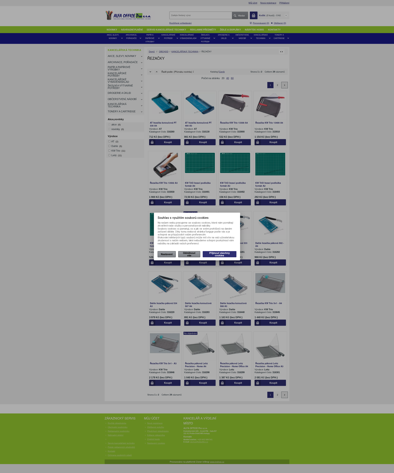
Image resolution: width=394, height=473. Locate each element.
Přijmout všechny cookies (219, 254)
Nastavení (167, 254)
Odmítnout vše (189, 254)
